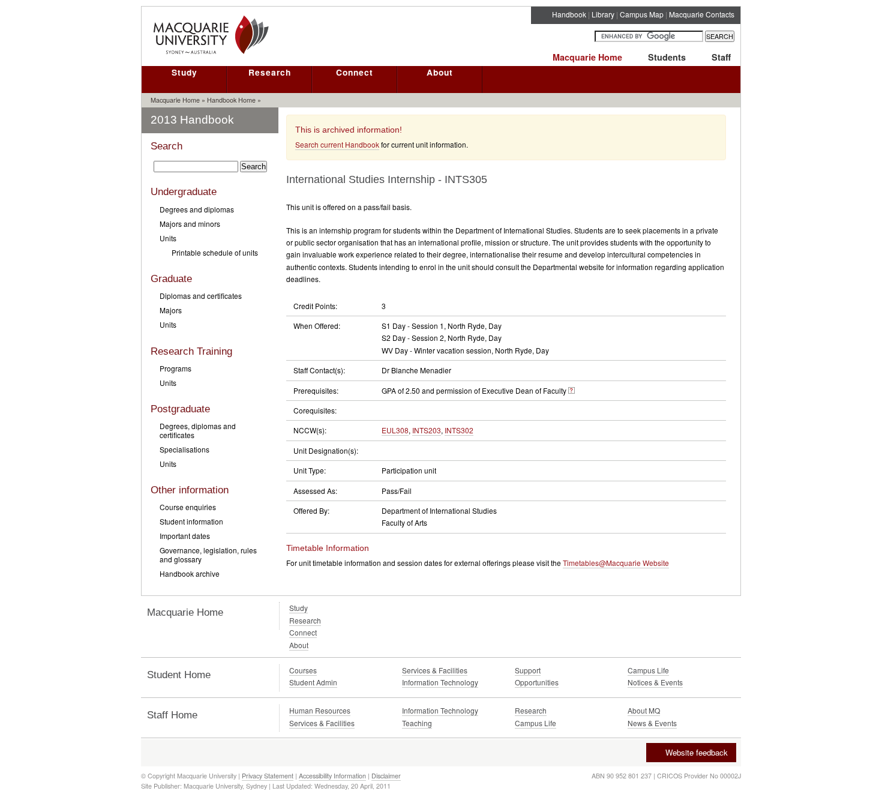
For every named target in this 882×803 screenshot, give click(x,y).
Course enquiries (188, 507)
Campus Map (642, 14)
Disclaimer (386, 775)
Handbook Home (231, 99)
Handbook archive (190, 573)
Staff (721, 57)
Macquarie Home (587, 57)
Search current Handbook (337, 144)
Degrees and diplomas (197, 209)
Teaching (417, 723)
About (440, 72)
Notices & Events (655, 682)
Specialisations (184, 449)
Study (184, 72)
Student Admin (313, 682)
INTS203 (426, 430)
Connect (354, 72)
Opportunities (537, 682)
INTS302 (459, 430)
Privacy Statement (267, 775)
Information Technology (440, 682)
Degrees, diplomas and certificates (198, 430)
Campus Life (648, 670)
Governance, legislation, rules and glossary (208, 554)
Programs (175, 368)
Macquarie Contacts (701, 14)
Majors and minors (190, 223)
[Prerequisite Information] (571, 390)
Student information (191, 521)
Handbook (569, 14)
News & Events (652, 723)
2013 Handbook (192, 119)
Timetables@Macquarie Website (616, 563)
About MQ (644, 710)
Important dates (185, 536)
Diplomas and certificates (201, 295)
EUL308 (395, 430)
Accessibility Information (332, 775)
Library (603, 14)
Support (528, 670)
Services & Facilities (434, 670)
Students (667, 57)
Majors (171, 310)
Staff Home (172, 715)
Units (168, 238)
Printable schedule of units (215, 252)
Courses (303, 670)
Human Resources (319, 710)
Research (269, 72)
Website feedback (696, 752)
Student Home (179, 675)
